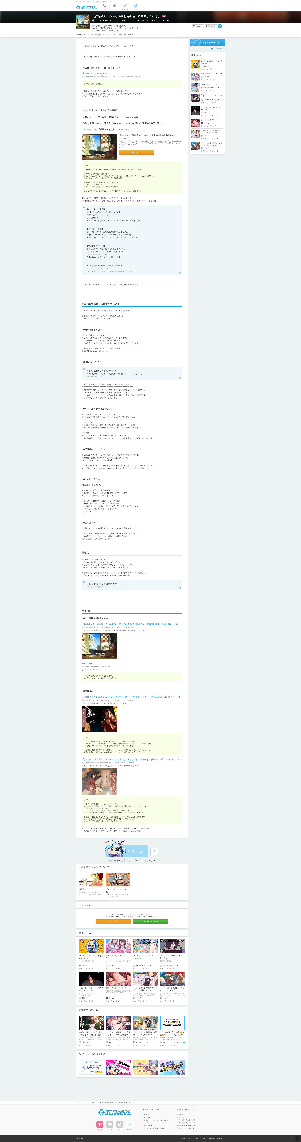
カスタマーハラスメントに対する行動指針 (157, 1120)
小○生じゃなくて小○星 (143, 955)
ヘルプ (146, 1123)
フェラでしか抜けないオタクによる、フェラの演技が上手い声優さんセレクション (118, 1034)
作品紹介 (93, 34)
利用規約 (147, 1117)
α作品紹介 (120, 34)
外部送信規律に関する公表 (187, 1125)
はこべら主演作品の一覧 (98, 587)
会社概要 (147, 1114)
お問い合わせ (148, 1125)
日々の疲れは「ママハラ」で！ (211, 74)
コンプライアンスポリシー (187, 1128)
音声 (169, 20)
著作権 (181, 1114)
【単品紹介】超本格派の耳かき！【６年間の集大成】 (145, 989)
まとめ (92, 1102)
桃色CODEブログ (96, 377)
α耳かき (130, 34)
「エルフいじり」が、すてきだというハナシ (91, 989)
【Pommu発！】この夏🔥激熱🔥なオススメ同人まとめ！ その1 (173, 1034)
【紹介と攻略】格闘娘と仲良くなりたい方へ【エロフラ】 (172, 989)
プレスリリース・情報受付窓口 (154, 1128)
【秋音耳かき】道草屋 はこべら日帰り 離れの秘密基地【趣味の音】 (148, 135)
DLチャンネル (86, 7)
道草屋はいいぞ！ (86, 889)
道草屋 (102, 34)
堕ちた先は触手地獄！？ (116, 988)
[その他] (223, 26)
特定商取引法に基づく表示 (187, 1120)
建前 (110, 34)
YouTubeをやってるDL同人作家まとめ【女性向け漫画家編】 (91, 1034)
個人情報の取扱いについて (187, 1123)
